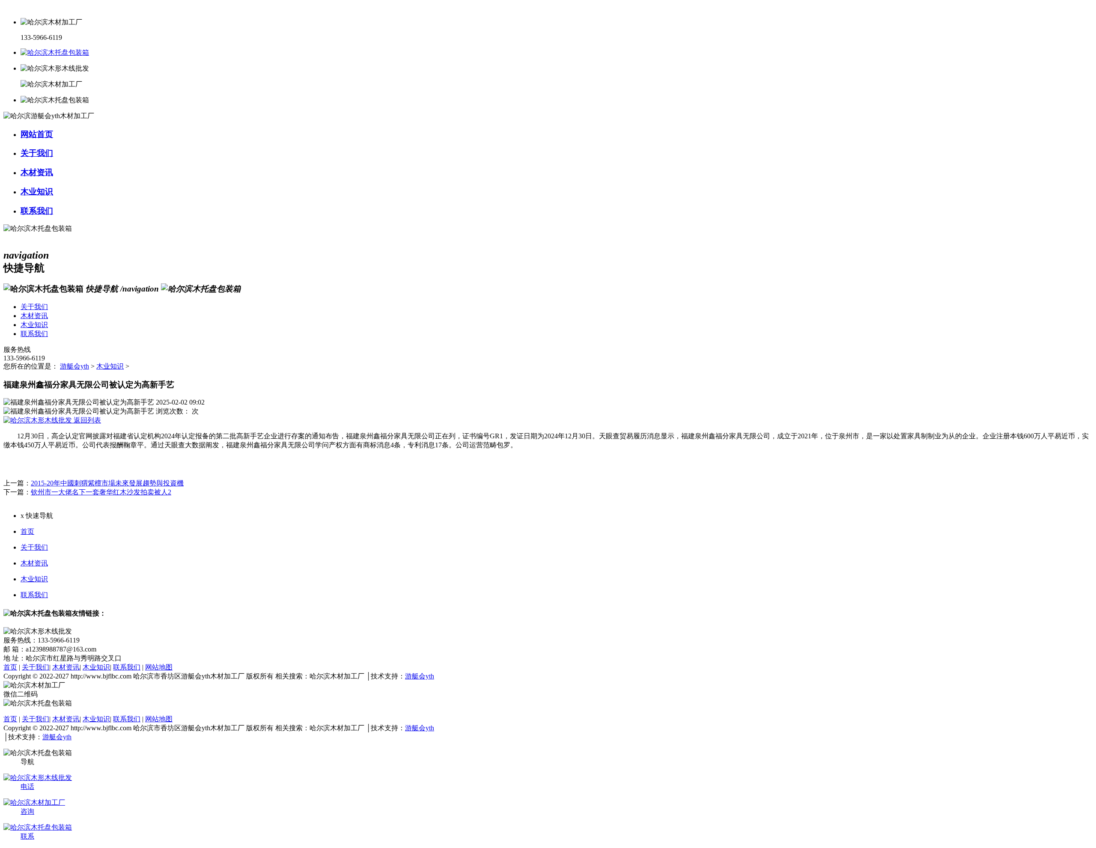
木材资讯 (34, 563)
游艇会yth (74, 366)
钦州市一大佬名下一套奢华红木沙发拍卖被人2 (101, 492)
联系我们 (34, 594)
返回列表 (86, 420)
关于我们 (34, 547)
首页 (27, 531)
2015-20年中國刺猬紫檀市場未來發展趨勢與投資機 (107, 483)
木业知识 (110, 366)
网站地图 (159, 667)
